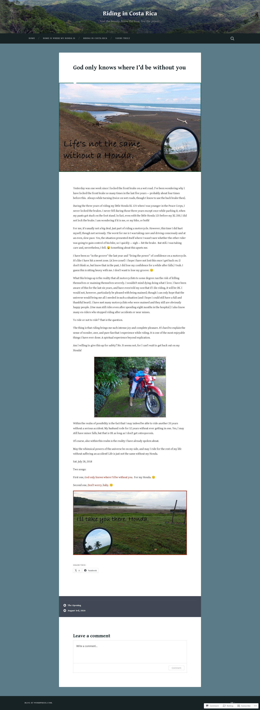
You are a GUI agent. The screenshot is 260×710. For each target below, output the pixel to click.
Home (32, 38)
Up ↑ (233, 703)
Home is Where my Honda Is (59, 38)
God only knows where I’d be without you (129, 67)
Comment (176, 668)
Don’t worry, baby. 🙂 (100, 485)
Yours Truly (122, 38)
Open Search (232, 38)
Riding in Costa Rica (130, 13)
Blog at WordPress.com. (39, 703)
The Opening (74, 605)
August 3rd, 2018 (76, 610)
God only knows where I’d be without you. (109, 477)
